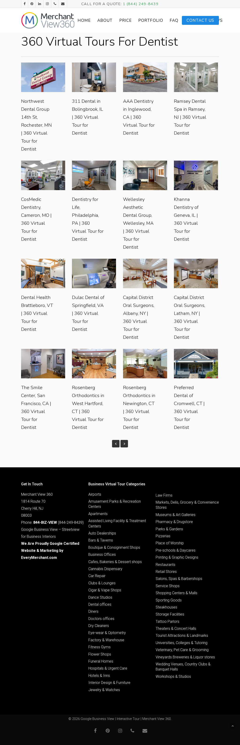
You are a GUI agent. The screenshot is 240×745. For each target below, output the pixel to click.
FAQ (174, 20)
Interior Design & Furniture (109, 682)
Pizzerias (163, 536)
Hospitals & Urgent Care (107, 668)
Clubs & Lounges (102, 583)
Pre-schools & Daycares (175, 550)
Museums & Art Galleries (175, 515)
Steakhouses (166, 607)
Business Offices (102, 554)
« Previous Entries (116, 443)
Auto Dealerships (102, 533)
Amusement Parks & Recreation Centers (114, 504)
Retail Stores (166, 571)
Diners (93, 611)
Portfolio (150, 20)
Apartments (98, 514)
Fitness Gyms (99, 647)
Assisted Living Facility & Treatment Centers (117, 523)
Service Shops (168, 586)
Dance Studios (100, 597)
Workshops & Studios (173, 676)
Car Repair (96, 576)
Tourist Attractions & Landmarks (182, 635)
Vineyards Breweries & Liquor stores (185, 657)
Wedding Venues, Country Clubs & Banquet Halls (183, 666)
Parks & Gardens (169, 529)
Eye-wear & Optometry (107, 633)
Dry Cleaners (98, 625)
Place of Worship (170, 543)
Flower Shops (99, 654)
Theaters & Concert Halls (176, 628)
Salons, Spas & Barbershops (179, 578)
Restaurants (165, 564)
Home (84, 20)
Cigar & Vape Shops (104, 590)
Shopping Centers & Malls (176, 593)
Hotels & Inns (99, 675)
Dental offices (99, 604)
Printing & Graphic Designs (177, 557)
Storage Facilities (170, 614)
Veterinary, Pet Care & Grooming (182, 650)
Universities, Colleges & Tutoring (181, 643)
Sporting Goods (169, 600)
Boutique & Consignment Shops (114, 547)
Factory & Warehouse (106, 640)
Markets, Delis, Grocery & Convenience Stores (187, 505)
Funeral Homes (100, 661)
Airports (94, 494)
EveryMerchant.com (39, 557)
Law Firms (164, 495)
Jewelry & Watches (104, 690)
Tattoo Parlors (167, 621)
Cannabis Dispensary (105, 569)
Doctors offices (101, 618)
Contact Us (200, 20)
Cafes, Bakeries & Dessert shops (115, 562)
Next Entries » (124, 443)
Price (125, 20)
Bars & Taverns (100, 540)
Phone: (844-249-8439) (52, 522)
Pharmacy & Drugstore (174, 522)
